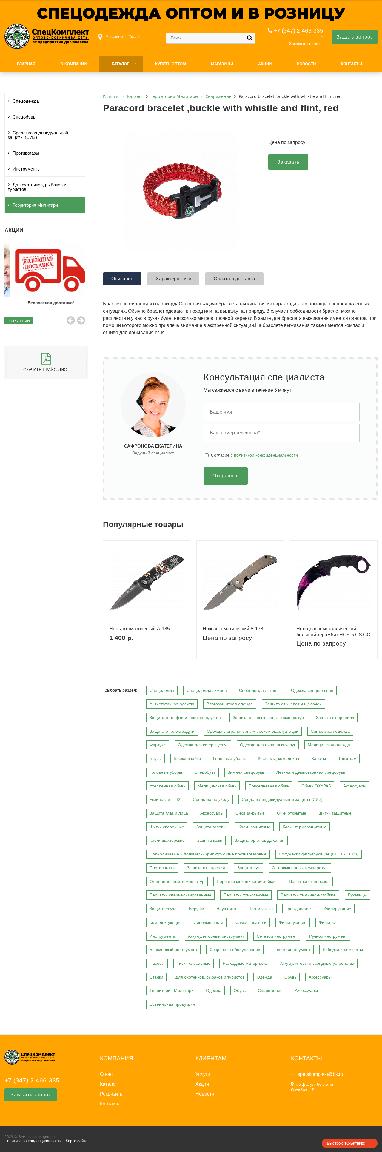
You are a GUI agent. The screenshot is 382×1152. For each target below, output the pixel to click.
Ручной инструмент (328, 936)
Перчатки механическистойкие (247, 881)
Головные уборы (229, 758)
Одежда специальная (312, 690)
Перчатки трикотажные (246, 895)
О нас (106, 1074)
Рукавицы (357, 895)
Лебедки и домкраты (343, 949)
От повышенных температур (300, 867)
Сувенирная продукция (172, 1004)
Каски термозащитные (304, 826)
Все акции (18, 320)
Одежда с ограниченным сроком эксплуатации (252, 731)
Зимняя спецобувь (246, 772)
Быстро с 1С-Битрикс (346, 1143)
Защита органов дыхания (259, 840)
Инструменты (27, 169)
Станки (156, 977)
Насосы (157, 963)
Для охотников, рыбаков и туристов (37, 187)
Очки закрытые (250, 813)
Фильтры (327, 922)
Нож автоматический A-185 (139, 628)
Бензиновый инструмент (173, 949)
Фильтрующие (292, 922)
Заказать (288, 162)
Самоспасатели (251, 922)
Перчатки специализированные (180, 895)
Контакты (351, 64)
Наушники (226, 908)
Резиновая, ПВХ (165, 799)
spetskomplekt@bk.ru (320, 1074)
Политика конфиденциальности (32, 1141)
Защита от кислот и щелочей (293, 703)
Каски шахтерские (167, 840)
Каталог (120, 64)
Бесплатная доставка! (44, 302)
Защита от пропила (335, 717)
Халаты (318, 758)
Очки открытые (291, 813)
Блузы (155, 758)
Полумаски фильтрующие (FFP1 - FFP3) (318, 854)
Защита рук (248, 867)
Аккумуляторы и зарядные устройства (317, 963)
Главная (26, 64)
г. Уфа (130, 36)
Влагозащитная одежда (230, 703)
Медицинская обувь (217, 786)
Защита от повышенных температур (268, 717)
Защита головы (211, 826)
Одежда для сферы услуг (203, 744)
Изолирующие (337, 908)
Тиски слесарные (193, 963)
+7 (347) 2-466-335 (298, 30)
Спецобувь (24, 117)
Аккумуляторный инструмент (216, 936)
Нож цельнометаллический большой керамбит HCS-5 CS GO (333, 631)
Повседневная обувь (269, 786)
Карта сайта (76, 1141)
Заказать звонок (304, 43)
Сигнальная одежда (330, 731)
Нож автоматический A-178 (233, 628)
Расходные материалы (245, 963)
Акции (265, 64)
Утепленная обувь (167, 786)
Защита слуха (163, 908)
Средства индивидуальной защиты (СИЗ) (38, 135)
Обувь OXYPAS (316, 786)
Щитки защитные (335, 813)
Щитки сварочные (167, 826)
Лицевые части (208, 922)
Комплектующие (166, 922)
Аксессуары (354, 786)
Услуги (202, 1074)
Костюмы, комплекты (278, 758)
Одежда (264, 977)
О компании (73, 64)
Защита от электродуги (172, 731)
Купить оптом (170, 64)
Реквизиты (112, 1094)
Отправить (225, 475)
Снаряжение (270, 990)
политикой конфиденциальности (266, 455)
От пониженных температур (177, 881)
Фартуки (158, 744)
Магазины (222, 64)
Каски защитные (254, 826)
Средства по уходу (211, 799)
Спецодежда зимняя (207, 690)
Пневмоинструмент (291, 949)
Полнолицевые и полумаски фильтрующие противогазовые (208, 854)
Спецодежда (26, 101)
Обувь (290, 977)
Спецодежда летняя (259, 690)
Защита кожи (209, 840)
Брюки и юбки (187, 758)
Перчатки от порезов (309, 881)
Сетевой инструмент (277, 936)
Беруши (196, 908)
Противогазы (26, 153)
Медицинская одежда (329, 744)
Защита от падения (206, 867)
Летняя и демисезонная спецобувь (310, 772)
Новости (306, 64)
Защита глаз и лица (169, 813)
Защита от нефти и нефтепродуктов (185, 717)
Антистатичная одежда (172, 703)
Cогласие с (254, 455)
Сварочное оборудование (235, 949)
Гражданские (298, 908)
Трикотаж (347, 758)
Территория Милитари (35, 205)
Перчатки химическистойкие (308, 895)
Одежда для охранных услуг (267, 744)
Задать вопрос (355, 36)
